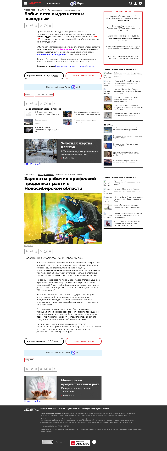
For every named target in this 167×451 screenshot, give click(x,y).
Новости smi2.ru (32, 164)
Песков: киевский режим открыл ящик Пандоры (125, 145)
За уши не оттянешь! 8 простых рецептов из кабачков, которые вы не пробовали (128, 107)
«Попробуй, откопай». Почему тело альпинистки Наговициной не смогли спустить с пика (127, 223)
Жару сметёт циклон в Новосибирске (74, 66)
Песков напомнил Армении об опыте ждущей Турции (127, 137)
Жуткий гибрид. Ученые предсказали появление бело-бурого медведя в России (128, 199)
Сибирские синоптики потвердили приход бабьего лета (48, 113)
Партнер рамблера (61, 442)
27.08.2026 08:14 (30, 175)
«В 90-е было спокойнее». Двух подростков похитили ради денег (127, 206)
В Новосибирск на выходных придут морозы (84, 121)
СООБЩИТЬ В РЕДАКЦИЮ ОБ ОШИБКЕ (95, 409)
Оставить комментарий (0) (83, 76)
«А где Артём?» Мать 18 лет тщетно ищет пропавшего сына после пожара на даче (127, 83)
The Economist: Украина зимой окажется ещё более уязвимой (125, 129)
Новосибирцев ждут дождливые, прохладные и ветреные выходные (86, 113)
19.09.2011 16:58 (29, 10)
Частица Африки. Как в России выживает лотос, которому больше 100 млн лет (127, 91)
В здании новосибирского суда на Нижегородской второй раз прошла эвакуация (123, 38)
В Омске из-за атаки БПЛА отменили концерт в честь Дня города (127, 161)
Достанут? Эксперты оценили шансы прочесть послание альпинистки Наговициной (128, 215)
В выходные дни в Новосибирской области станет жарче (47, 122)
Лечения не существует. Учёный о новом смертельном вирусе (127, 114)
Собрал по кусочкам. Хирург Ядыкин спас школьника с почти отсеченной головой (128, 75)
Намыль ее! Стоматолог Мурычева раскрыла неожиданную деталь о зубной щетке (127, 191)
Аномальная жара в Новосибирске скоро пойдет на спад (47, 130)
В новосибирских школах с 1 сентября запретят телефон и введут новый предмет (123, 18)
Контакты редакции (48, 409)
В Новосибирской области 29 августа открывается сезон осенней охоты (123, 48)
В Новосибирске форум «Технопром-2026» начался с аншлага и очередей (123, 28)
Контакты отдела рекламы (69, 409)
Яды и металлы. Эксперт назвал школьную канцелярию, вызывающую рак (126, 99)
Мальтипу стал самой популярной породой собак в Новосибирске (123, 57)
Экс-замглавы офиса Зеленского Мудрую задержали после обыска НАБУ (126, 153)
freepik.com (28, 246)
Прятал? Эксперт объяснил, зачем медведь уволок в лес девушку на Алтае (127, 183)
